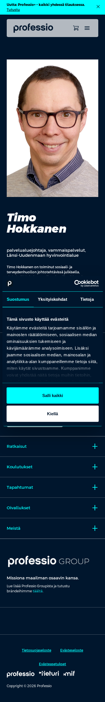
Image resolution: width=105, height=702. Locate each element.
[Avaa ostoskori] (75, 28)
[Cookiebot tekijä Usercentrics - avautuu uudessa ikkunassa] (75, 283)
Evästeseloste (71, 650)
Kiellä (52, 413)
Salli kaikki (52, 395)
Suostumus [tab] (18, 299)
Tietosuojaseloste (36, 650)
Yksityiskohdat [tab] (52, 299)
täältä (38, 591)
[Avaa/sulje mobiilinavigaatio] (87, 28)
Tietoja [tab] (87, 299)
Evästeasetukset (52, 664)
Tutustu (13, 10)
